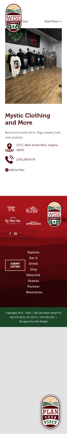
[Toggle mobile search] (53, 5)
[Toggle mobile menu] (60, 5)
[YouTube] (15, 233)
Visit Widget (41, 321)
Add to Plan (16, 170)
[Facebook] (10, 233)
